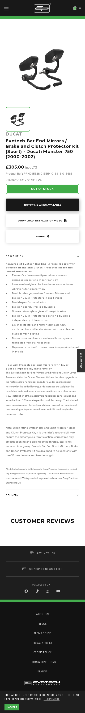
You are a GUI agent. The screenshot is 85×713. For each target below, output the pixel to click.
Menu (6, 8)
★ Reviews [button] (81, 360)
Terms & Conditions (42, 661)
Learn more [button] (52, 698)
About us (42, 613)
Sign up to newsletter (46, 568)
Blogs (42, 623)
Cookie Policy (43, 652)
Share (40, 236)
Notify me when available (42, 205)
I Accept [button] (12, 707)
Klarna (42, 671)
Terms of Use (42, 633)
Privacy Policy (42, 642)
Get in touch (46, 553)
